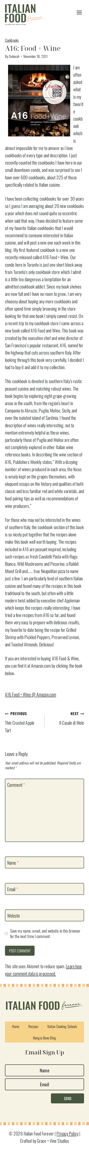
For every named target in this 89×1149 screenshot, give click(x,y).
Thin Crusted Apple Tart (19, 722)
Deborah (14, 56)
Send (67, 1098)
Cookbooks (12, 40)
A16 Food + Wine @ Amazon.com (30, 694)
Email (12, 889)
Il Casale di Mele (71, 718)
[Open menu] (79, 12)
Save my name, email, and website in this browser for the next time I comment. (45, 933)
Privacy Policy (67, 1133)
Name (13, 862)
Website (13, 916)
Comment (16, 785)
